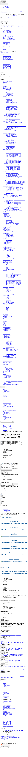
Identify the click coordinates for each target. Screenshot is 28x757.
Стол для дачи (6, 331)
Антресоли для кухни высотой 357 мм (14, 189)
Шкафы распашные (7, 245)
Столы (4, 47)
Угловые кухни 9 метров (11, 109)
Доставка (5, 390)
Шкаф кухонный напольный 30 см (13, 153)
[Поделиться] (13, 485)
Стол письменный (7, 382)
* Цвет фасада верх (5, 462)
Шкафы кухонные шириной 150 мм (14, 176)
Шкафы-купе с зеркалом (11, 237)
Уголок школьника (7, 358)
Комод (4, 322)
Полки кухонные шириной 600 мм (13, 207)
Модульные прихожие (8, 305)
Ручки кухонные (9, 135)
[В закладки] (6, 652)
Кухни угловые (6, 104)
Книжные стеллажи (7, 361)
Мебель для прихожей (8, 38)
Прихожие (5, 315)
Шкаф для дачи (6, 330)
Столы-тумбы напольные (8, 163)
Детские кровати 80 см (11, 351)
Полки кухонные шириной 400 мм (13, 204)
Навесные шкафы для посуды (12, 174)
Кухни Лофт (6, 427)
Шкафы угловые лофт (10, 244)
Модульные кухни (7, 88)
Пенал (4, 323)
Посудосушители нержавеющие (13, 119)
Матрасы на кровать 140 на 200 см (13, 283)
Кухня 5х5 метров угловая (11, 106)
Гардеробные (6, 214)
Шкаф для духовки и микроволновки (14, 210)
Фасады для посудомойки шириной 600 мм (15, 200)
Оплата (4, 393)
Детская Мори (9, 343)
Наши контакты (14, 15)
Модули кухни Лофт (7, 428)
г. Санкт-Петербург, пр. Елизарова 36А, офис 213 (14, 730)
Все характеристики (7, 458)
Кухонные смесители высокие (12, 124)
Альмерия (8, 256)
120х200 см (8, 290)
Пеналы (5, 194)
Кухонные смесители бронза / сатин (14, 122)
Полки (4, 45)
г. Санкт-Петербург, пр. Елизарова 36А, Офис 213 (12, 26)
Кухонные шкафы (7, 84)
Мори (7, 253)
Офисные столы (6, 334)
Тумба (4, 324)
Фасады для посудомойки (9, 197)
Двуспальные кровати (10, 273)
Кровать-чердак (6, 356)
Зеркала (5, 318)
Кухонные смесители (8, 121)
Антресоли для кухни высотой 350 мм (14, 188)
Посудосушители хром (11, 117)
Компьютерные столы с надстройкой (14, 381)
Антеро (7, 257)
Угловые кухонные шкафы (12, 175)
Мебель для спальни (7, 37)
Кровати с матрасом (7, 714)
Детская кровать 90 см (11, 350)
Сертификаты (6, 693)
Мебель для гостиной (8, 36)
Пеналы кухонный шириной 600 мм (14, 196)
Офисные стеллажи (7, 335)
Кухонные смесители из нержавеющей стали (16, 126)
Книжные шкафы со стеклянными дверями (15, 231)
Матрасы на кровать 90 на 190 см (13, 281)
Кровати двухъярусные (11, 354)
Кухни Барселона (9, 92)
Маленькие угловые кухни (12, 107)
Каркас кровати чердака (11, 357)
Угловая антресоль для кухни (12, 191)
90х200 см (8, 289)
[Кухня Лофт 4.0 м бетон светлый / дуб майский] (12, 654)
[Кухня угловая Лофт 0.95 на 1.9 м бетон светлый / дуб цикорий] (14, 667)
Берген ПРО (8, 217)
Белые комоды (9, 368)
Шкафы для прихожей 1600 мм (12, 224)
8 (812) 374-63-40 (7, 58)
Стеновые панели (7, 129)
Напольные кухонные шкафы (9, 150)
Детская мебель (6, 43)
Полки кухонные (7, 201)
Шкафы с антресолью (8, 249)
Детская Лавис (9, 342)
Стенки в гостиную (7, 260)
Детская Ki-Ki (9, 341)
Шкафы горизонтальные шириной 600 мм (15, 183)
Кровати (5, 82)
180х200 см (8, 301)
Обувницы (5, 314)
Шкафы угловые (6, 243)
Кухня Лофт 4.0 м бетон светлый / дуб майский (11, 655)
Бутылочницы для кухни (11, 134)
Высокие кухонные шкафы (12, 173)
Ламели (7, 288)
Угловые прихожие (7, 316)
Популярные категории (6, 699)
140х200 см (8, 291)
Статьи (4, 691)
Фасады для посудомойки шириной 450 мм (15, 198)
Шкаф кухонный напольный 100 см (14, 151)
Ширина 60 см (9, 241)
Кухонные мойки (7, 110)
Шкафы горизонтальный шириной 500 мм (15, 182)
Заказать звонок (6, 54)
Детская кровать (6, 348)
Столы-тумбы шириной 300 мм (13, 169)
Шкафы (5, 35)
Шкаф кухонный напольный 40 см (13, 155)
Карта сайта (3, 739)
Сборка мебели (6, 391)
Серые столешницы (10, 144)
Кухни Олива (9, 90)
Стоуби (7, 311)
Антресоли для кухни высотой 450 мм (14, 190)
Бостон (7, 308)
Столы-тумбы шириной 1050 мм (13, 166)
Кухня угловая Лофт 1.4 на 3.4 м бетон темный (11, 661)
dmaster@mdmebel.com (8, 59)
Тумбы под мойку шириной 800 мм (13, 162)
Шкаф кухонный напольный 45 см (13, 156)
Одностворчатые (7, 215)
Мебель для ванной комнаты (9, 39)
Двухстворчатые (6, 228)
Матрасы (5, 278)
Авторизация (6, 6)
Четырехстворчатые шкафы (9, 248)
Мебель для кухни (7, 32)
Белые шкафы (6, 213)
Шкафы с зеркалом (7, 247)
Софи (7, 254)
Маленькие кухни (7, 705)
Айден (7, 255)
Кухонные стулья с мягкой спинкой (11, 384)
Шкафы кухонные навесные (9, 171)
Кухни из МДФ (9, 100)
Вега (7, 309)
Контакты (5, 396)
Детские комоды (6, 337)
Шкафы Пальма (6, 227)
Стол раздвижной (7, 376)
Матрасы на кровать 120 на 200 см (13, 282)
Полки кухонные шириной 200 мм (13, 202)
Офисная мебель (6, 42)
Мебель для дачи (6, 40)
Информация (3, 680)
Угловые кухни (6, 706)
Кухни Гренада (9, 94)
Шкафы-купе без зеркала (11, 236)
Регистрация (6, 7)
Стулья (4, 49)
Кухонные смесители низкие (12, 127)
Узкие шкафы (9, 220)
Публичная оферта (5, 738)
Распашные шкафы (10, 222)
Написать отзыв (4, 621)
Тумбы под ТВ (6, 371)
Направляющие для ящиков (12, 139)
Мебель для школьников (8, 338)
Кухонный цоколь (10, 137)
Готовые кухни (9, 99)
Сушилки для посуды (8, 115)
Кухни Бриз (8, 89)
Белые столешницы (10, 143)
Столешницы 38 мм (10, 147)
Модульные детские (7, 339)
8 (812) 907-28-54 (7, 57)
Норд (7, 310)
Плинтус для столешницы (11, 136)
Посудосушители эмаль (11, 116)
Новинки (5, 716)
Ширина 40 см (9, 240)
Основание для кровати (8, 287)
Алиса (7, 263)
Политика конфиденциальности (8, 736)
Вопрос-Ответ (6, 696)
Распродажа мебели (7, 31)
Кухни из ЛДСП (9, 101)
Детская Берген (9, 345)
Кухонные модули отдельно (9, 708)
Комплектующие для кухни (9, 133)
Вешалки (5, 304)
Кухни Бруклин (9, 93)
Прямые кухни (9, 97)
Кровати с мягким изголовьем (12, 275)
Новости (5, 692)
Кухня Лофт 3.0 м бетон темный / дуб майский (11, 635)
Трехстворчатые (6, 229)
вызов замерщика (4, 61)
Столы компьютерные (8, 379)
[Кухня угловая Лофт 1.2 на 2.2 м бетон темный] (11, 648)
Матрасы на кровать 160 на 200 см (13, 284)
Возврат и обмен (7, 690)
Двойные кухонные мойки (12, 111)
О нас (4, 395)
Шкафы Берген (6, 216)
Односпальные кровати (11, 271)
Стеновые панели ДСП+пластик (13, 130)
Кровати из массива (10, 276)
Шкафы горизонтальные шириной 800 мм (15, 184)
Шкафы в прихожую (7, 218)
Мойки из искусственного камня (13, 113)
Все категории (6, 30)
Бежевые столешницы (11, 142)
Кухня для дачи (6, 328)
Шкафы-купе (6, 233)
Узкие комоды (9, 370)
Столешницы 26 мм (10, 146)
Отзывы (5, 511)
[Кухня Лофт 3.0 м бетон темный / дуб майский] (11, 633)
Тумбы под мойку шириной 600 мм (13, 161)
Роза (7, 267)
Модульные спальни (7, 262)
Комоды (5, 367)
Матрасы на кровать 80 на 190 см (13, 280)
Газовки (5, 430)
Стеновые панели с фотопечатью (13, 131)
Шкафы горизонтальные (8, 180)
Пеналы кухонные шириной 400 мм (14, 195)
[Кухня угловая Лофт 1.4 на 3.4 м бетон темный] (11, 660)
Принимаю (3, 679)
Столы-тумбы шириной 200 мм (13, 168)
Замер (4, 389)
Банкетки (5, 317)
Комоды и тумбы (7, 46)
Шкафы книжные (7, 230)
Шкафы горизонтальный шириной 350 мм (15, 181)
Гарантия (5, 392)
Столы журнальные (7, 378)
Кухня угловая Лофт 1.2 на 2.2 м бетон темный (11, 649)
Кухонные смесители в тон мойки (13, 123)
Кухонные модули (7, 33)
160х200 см (8, 292)
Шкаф (4, 325)
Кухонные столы (7, 375)
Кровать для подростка (11, 352)
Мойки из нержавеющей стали (12, 114)
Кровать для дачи (7, 329)
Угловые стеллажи (7, 362)
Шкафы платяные (7, 242)
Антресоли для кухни (8, 186)
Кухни (4, 83)
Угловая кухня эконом (11, 108)
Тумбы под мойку (7, 159)
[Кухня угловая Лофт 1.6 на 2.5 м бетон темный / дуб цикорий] (14, 641)
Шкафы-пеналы (6, 238)
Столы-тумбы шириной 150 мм (13, 167)
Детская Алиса (9, 344)
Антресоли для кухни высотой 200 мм (14, 187)
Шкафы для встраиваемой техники (11, 209)
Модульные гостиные (8, 251)
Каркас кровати (6, 295)
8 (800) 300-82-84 (4, 52)
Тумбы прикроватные (8, 372)
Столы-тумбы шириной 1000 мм (13, 164)
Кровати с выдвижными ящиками (13, 274)
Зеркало (5, 321)
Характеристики (6, 510)
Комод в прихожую (10, 369)
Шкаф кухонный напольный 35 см (13, 154)
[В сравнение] (7, 652)
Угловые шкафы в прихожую (12, 223)
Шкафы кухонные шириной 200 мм (14, 177)
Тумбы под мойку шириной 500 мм (13, 160)
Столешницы (6, 141)
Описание (5, 509)
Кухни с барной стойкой (11, 102)
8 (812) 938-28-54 (7, 56)
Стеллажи (5, 44)
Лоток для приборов (10, 120)
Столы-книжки (6, 377)
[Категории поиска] (1, 28)
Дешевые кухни (6, 702)
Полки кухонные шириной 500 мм (13, 206)
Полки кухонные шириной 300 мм (13, 203)
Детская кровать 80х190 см (12, 349)
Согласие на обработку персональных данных (11, 737)
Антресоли (5, 364)
